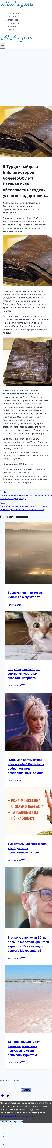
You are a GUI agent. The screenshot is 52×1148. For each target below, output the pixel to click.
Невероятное (12, 23)
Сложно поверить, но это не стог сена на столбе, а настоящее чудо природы (26, 495)
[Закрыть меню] (0, 1126)
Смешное (11, 30)
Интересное (12, 20)
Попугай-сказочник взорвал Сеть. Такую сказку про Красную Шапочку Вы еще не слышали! (24, 506)
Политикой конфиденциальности (16, 1116)
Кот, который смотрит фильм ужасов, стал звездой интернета (24, 673)
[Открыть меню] (2, 46)
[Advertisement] (26, 76)
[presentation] (28, 553)
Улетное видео (13, 13)
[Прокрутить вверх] (2, 1096)
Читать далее (16, 605)
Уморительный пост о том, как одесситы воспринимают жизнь (27, 848)
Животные (11, 16)
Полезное (11, 26)
